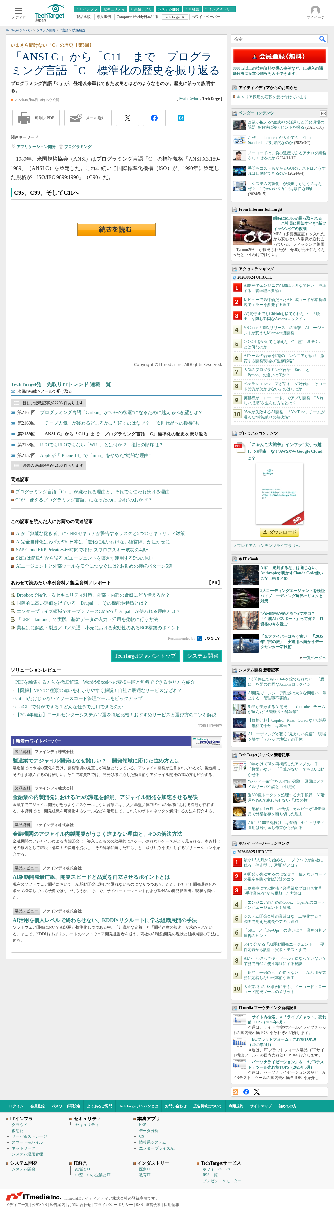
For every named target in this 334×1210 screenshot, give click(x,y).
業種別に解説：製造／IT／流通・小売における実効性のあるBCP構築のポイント (98, 627)
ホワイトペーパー (218, 1169)
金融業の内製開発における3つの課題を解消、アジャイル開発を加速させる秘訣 (105, 797)
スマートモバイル (27, 1142)
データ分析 (149, 1130)
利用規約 (236, 1106)
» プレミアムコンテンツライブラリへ (267, 545)
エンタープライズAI (157, 1148)
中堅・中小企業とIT (92, 1175)
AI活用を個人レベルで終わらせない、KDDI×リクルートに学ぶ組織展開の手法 (105, 920)
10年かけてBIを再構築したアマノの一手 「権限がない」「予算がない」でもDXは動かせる (286, 769)
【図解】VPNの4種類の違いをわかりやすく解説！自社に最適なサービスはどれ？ (98, 690)
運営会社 (153, 1204)
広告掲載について (207, 1106)
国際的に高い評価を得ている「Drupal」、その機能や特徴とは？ (82, 603)
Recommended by (182, 638)
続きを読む (116, 229)
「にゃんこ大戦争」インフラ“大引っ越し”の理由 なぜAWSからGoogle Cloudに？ (284, 451)
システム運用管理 (27, 1154)
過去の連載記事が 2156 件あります (53, 465)
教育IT (144, 1175)
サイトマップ (261, 1106)
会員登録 (37, 1106)
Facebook (246, 1092)
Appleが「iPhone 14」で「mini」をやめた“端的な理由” (95, 455)
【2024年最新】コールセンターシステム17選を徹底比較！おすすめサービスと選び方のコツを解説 (115, 714)
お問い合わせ (176, 1106)
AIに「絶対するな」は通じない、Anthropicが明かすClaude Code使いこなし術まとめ (291, 572)
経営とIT (83, 1169)
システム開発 (202, 656)
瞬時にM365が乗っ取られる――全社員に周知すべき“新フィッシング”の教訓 (299, 223)
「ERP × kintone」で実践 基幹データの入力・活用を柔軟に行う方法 (87, 619)
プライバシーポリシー (113, 1204)
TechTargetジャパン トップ (145, 656)
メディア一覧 (17, 1204)
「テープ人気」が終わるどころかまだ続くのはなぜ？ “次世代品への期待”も (119, 423)
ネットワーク (23, 1148)
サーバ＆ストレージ (29, 1136)
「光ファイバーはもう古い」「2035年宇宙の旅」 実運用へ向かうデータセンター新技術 (291, 641)
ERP (142, 1124)
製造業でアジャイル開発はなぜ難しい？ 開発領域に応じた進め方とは (96, 760)
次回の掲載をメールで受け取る (44, 391)
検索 (323, 38)
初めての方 (287, 1106)
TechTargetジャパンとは (138, 1106)
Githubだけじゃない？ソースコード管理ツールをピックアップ (78, 698)
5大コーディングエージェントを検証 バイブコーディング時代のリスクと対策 (294, 595)
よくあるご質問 (99, 1106)
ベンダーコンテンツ (256, 113)
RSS (235, 1092)
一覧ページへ (314, 657)
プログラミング (78, 146)
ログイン (16, 1106)
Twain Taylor (188, 98)
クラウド (19, 1124)
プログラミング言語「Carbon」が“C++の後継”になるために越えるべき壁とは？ (121, 412)
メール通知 (95, 118)
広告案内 (57, 1204)
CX (141, 1136)
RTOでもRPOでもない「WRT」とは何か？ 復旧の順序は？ (101, 444)
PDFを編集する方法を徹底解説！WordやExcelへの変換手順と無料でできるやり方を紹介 (105, 682)
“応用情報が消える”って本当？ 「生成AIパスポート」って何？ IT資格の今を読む (292, 618)
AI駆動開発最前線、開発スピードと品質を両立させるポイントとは (91, 877)
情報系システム (152, 1142)
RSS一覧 (210, 1175)
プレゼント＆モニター (222, 1181)
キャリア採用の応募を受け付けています (272, 97)
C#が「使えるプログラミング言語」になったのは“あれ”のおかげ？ (83, 500)
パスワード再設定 (66, 1106)
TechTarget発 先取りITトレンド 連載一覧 (61, 384)
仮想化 (17, 1130)
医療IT (144, 1169)
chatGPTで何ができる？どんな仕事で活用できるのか (69, 706)
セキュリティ (87, 1124)
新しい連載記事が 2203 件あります (53, 403)
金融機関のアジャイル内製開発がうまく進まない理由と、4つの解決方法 (97, 834)
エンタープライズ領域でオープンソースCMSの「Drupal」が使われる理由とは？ (98, 611)
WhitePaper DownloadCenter (206, 742)
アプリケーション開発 (36, 146)
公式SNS (39, 1204)
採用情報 (171, 1204)
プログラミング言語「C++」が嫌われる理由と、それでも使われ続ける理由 (92, 491)
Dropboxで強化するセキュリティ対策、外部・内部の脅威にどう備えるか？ (93, 595)
